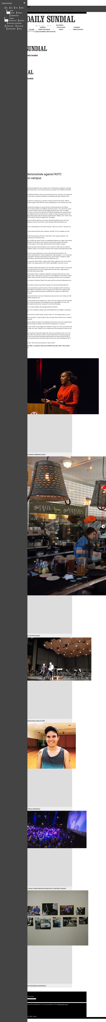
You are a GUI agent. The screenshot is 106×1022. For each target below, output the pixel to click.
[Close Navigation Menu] (24, 3)
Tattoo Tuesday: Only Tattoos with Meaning (28, 809)
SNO (31, 1016)
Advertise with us (12, 28)
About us (21, 28)
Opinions (43, 27)
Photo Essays (61, 27)
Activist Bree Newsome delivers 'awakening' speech (31, 454)
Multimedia (59, 25)
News (12, 7)
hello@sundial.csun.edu (63, 1004)
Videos (61, 29)
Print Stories (22, 20)
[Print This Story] (103, 526)
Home (7, 7)
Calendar (77, 27)
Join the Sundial (21, 26)
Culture (17, 7)
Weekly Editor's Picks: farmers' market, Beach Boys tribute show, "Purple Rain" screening (41, 888)
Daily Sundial (7, 3)
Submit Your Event (13, 20)
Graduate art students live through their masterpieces (31, 985)
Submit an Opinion (44, 29)
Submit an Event (78, 29)
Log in (34, 1016)
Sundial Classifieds (10, 26)
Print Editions (50, 31)
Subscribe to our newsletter (15, 23)
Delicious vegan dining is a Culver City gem (28, 635)
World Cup (13, 12)
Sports (11, 10)
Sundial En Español (40, 31)
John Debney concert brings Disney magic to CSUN (30, 720)
